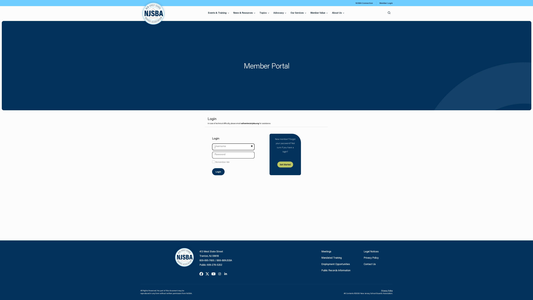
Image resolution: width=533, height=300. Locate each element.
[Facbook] (201, 273)
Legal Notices (371, 251)
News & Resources (243, 12)
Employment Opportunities (335, 264)
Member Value (318, 12)
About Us (337, 12)
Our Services (297, 12)
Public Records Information (335, 270)
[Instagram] (220, 273)
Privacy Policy (371, 257)
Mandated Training (331, 257)
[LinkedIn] (225, 273)
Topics (263, 12)
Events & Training (217, 12)
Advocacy (278, 12)
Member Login (386, 3)
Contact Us (370, 264)
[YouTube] (213, 273)
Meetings (326, 251)
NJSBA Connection (364, 3)
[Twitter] (207, 273)
